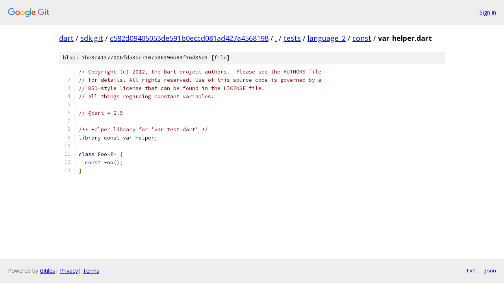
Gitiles (47, 270)
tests (292, 38)
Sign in (488, 12)
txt (471, 270)
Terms (91, 270)
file (220, 57)
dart (66, 38)
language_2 (327, 38)
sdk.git (91, 38)
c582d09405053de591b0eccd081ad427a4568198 (189, 38)
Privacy (69, 270)
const (361, 38)
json (490, 270)
